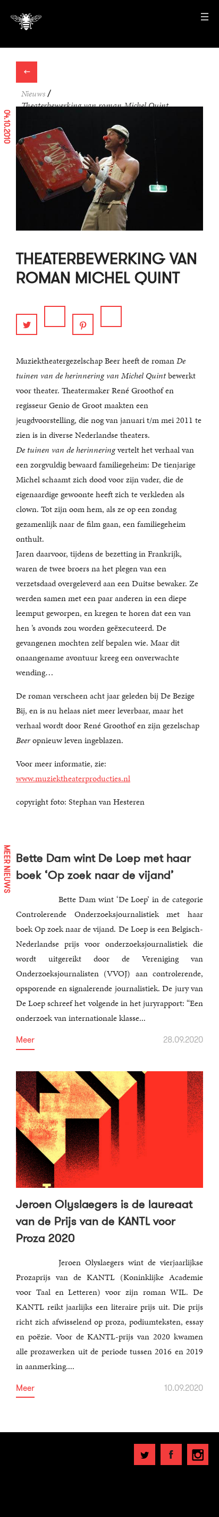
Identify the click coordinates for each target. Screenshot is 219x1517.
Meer (25, 1040)
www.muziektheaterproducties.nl (73, 778)
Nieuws (33, 94)
